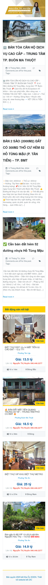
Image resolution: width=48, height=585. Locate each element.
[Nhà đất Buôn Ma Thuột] (24, 8)
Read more (8, 109)
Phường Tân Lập (24, 353)
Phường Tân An (24, 478)
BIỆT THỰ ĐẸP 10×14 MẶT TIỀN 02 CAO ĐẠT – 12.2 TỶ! (22, 348)
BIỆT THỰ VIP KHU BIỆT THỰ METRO (24, 474)
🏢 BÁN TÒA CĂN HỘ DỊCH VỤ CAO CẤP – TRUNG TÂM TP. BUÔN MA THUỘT (24, 53)
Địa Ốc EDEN (30, 577)
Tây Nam (32, 556)
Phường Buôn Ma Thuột (24, 417)
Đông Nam (31, 494)
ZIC (30, 579)
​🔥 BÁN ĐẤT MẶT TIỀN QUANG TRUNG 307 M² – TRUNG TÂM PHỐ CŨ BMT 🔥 (22, 411)
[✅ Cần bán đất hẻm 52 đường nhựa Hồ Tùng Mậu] (24, 228)
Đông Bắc (31, 369)
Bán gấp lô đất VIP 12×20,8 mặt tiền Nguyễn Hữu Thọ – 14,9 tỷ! (22, 535)
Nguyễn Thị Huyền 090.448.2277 (27, 363)
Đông (31, 434)
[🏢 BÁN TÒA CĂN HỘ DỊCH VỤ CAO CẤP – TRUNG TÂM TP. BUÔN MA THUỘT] (24, 31)
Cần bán (40, 341)
